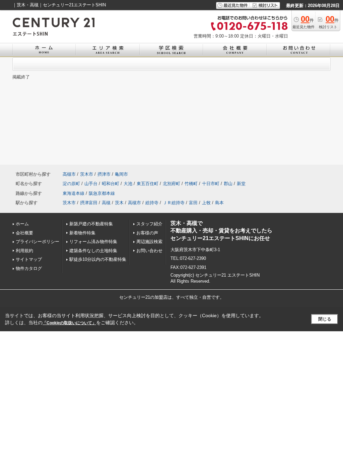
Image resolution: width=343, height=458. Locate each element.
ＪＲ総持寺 (174, 202)
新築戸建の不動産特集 (91, 223)
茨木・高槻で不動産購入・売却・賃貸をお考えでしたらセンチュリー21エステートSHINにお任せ (221, 230)
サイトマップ (29, 259)
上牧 (206, 202)
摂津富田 (88, 202)
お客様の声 (147, 232)
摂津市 (104, 174)
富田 (193, 202)
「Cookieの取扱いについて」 (69, 323)
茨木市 (86, 174)
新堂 (241, 183)
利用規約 (24, 250)
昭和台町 (110, 183)
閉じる (324, 319)
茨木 (119, 202)
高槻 (106, 202)
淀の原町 (71, 183)
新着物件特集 (82, 232)
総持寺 (151, 202)
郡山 (228, 183)
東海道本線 (73, 193)
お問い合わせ (149, 250)
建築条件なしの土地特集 (93, 250)
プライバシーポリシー (37, 241)
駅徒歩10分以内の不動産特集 (97, 259)
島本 (219, 202)
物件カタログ (29, 268)
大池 (128, 183)
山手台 (90, 183)
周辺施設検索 (149, 241)
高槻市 (69, 174)
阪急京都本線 (102, 193)
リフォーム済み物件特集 (93, 241)
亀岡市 (121, 174)
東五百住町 (147, 183)
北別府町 (171, 183)
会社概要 (24, 232)
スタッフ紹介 (149, 223)
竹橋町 (191, 183)
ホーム (22, 223)
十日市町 (210, 183)
